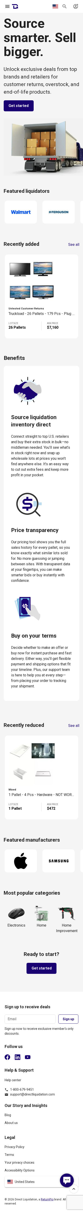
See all (73, 245)
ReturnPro (47, 1199)
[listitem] (41, 1117)
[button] (41, 1181)
